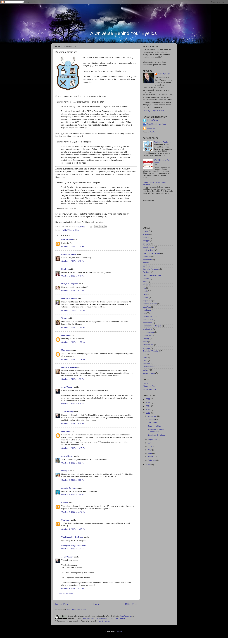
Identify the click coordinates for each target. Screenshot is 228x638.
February (152, 460)
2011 (148, 465)
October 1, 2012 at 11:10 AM (73, 310)
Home (96, 604)
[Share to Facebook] (103, 226)
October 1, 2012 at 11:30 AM (73, 342)
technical (146, 348)
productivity (148, 329)
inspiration (147, 301)
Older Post (131, 604)
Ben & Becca (67, 240)
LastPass (147, 307)
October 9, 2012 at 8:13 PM (72, 589)
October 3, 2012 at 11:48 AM (73, 512)
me (144, 313)
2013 (148, 410)
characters (147, 260)
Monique (65, 471)
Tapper (64, 318)
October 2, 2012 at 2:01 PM (72, 463)
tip (144, 354)
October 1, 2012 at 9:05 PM (72, 404)
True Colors (152, 422)
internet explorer (150, 304)
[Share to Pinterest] (105, 226)
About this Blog (149, 386)
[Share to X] (100, 226)
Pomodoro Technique (152, 326)
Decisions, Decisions (162, 142)
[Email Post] (91, 226)
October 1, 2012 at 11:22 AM (73, 327)
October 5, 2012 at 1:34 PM (72, 549)
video (145, 361)
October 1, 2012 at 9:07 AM (72, 291)
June (150, 446)
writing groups (149, 373)
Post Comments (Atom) (76, 610)
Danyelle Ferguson (69, 284)
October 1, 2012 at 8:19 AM (72, 261)
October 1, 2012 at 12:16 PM (73, 359)
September (153, 439)
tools (145, 357)
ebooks (146, 279)
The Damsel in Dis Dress (72, 537)
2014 (148, 406)
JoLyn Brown (67, 456)
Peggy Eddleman (69, 254)
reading (146, 338)
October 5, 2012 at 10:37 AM (73, 529)
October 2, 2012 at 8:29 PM (72, 480)
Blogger (146, 241)
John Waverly (67, 387)
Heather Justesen (69, 299)
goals (145, 291)
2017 (148, 399)
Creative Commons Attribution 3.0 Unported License (103, 618)
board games (148, 247)
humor (145, 298)
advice (145, 231)
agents (146, 234)
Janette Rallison (68, 488)
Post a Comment (66, 594)
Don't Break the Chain (152, 275)
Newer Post (61, 604)
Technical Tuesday (151, 351)
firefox (145, 285)
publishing (147, 335)
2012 (148, 413)
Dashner (146, 272)
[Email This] (95, 226)
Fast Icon (153, 132)
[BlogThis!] (98, 226)
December (152, 416)
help (145, 294)
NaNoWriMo (67, 230)
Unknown (65, 335)
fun (144, 288)
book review (148, 250)
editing (146, 282)
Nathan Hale (148, 320)
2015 (148, 403)
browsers (147, 257)
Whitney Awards (149, 367)
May (150, 450)
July (150, 443)
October (151, 420)
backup (146, 238)
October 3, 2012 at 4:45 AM (72, 495)
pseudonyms (148, 332)
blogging (146, 244)
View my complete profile (153, 111)
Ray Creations (104, 621)
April (150, 453)
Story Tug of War (155, 426)
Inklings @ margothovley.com (73, 546)
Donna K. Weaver (69, 367)
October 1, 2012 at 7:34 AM (72, 246)
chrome (146, 263)
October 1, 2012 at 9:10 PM (72, 423)
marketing (147, 310)
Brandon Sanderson (151, 253)
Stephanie (65, 520)
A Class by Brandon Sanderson (156, 430)
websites (146, 364)
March (151, 457)
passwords (147, 323)
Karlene (64, 503)
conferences (148, 266)
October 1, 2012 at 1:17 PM (72, 379)
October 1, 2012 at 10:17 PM (73, 448)
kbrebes (65, 269)
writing (76, 230)
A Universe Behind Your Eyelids (123, 33)
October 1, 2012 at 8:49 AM (72, 276)
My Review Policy (150, 389)
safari (145, 342)
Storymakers (148, 345)
